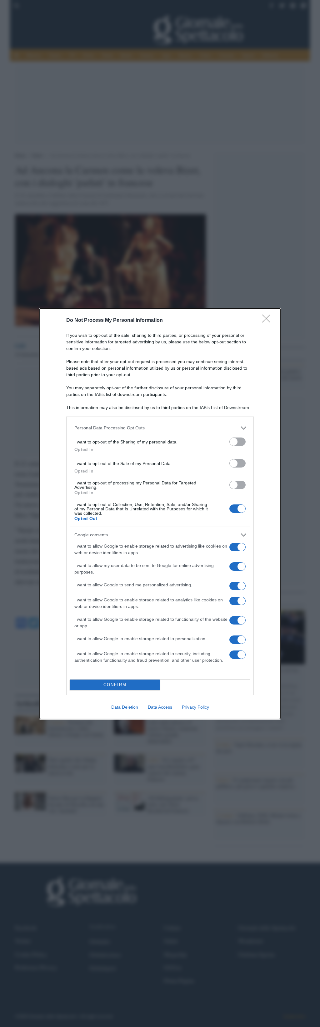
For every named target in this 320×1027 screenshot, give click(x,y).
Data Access (160, 707)
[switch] (237, 442)
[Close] (268, 320)
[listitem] (160, 428)
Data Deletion (124, 707)
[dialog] (160, 513)
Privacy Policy (195, 707)
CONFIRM (115, 684)
